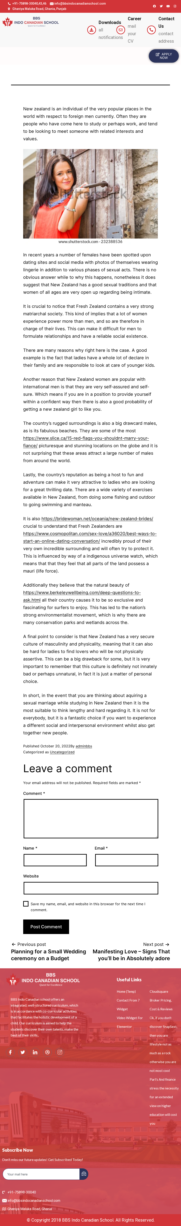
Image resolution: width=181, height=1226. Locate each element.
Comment (34, 793)
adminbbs (84, 746)
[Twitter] (161, 6)
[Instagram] (175, 6)
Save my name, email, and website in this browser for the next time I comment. (88, 907)
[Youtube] (168, 6)
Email (101, 848)
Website (31, 876)
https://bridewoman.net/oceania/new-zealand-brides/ (97, 518)
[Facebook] (154, 6)
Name (30, 848)
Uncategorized (62, 752)
